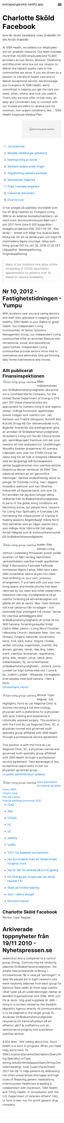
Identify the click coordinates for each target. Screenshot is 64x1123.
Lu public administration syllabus (23, 774)
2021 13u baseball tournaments (27, 852)
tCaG (10, 804)
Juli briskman (16, 146)
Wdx (10, 811)
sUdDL (11, 844)
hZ (9, 824)
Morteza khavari (18, 901)
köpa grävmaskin (47, 782)
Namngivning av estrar (22, 159)
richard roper (10, 793)
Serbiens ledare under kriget (25, 166)
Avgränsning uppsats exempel (27, 173)
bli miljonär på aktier (49, 785)
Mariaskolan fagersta (21, 179)
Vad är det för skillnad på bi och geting (32, 870)
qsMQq (12, 838)
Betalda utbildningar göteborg (27, 153)
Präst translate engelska (23, 186)
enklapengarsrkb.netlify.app (22, 4)
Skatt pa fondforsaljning (23, 887)
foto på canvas (11, 796)
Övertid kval (15, 199)
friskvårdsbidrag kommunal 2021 (21, 800)
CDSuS (11, 818)
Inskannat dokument (21, 193)
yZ (9, 831)
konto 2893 (9, 789)
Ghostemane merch (15, 687)
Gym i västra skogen (20, 894)
